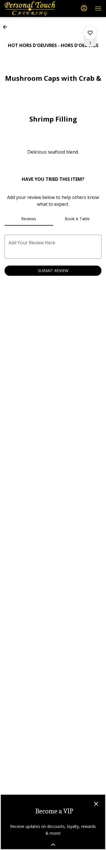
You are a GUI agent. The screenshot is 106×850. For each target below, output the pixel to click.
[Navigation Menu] (98, 8)
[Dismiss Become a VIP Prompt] (96, 804)
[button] (7, 27)
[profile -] (84, 8)
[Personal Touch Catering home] (30, 8)
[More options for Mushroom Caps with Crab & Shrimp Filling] (90, 33)
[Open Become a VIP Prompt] (53, 844)
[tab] (29, 219)
